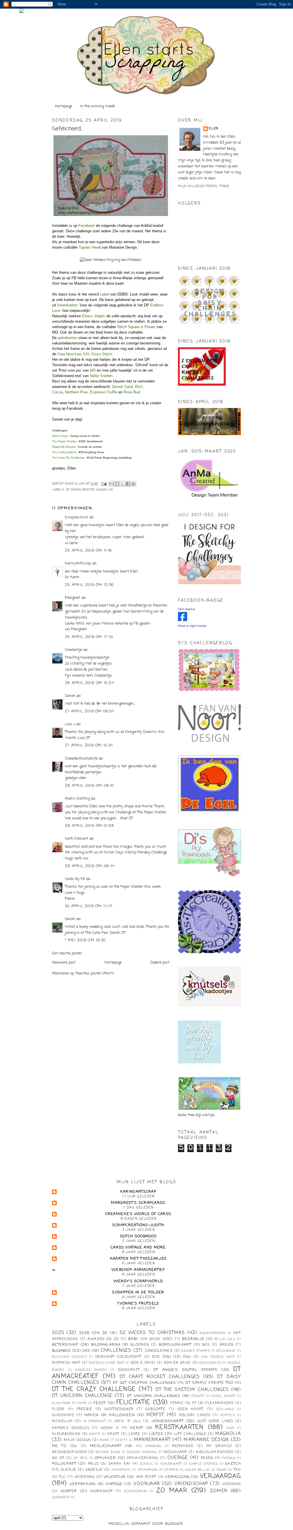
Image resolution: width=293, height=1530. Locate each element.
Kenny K (110, 1428)
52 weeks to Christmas (152, 1332)
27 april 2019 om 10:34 (89, 745)
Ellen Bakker (186, 609)
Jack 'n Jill (127, 1421)
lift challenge (190, 1434)
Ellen (213, 128)
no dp (58, 1458)
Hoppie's (227, 1415)
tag (237, 1469)
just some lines (215, 1421)
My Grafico (219, 1446)
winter (69, 1491)
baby (133, 1339)
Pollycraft (64, 1463)
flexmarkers (219, 1403)
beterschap (65, 1344)
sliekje (68, 1469)
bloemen (139, 1344)
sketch (233, 1463)
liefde (156, 1434)
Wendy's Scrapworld (138, 1281)
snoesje (93, 1469)
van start (146, 1477)
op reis (81, 1458)
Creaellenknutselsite (81, 758)
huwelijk (105, 490)
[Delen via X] (122, 484)
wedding (231, 1484)
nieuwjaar (175, 1452)
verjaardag (220, 1476)
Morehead (182, 1446)
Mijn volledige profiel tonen (203, 186)
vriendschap (191, 1484)
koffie (95, 1434)
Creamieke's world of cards (138, 1214)
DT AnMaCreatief (80, 490)
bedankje (193, 1339)
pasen (207, 1458)
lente (134, 1434)
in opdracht (94, 1421)
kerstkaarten (179, 1427)
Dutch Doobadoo (138, 1236)
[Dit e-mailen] (111, 484)
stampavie (121, 1470)
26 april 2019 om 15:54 (89, 683)
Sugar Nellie (197, 1470)
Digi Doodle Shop (218, 1357)
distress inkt (66, 1362)
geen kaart (191, 1409)
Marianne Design (206, 1439)
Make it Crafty (114, 1440)
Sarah (70, 696)
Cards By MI (75, 879)
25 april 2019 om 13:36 (89, 585)
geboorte (155, 1409)
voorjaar (147, 1484)
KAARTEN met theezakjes (138, 1258)
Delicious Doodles (69, 1357)
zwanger (61, 1497)
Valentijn (115, 1477)
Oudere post (159, 962)
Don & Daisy (143, 1362)
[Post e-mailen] (104, 484)
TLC (62, 1477)
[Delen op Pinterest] (133, 484)
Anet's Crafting (77, 798)
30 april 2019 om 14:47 (89, 906)
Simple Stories (203, 1464)
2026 (84, 1333)
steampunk (148, 1470)
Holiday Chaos (194, 1415)
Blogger (174, 1524)
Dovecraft (129, 1370)
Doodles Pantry (91, 1370)
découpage (226, 1351)
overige (177, 1457)
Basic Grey (161, 1339)
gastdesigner (119, 1409)
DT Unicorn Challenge (82, 1395)
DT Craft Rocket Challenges (160, 1377)
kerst (137, 1428)
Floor (58, 1409)
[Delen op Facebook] (128, 484)
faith (82, 1403)
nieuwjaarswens (214, 1452)
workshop (101, 1491)
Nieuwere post (64, 962)
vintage (114, 1484)
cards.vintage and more (138, 1247)
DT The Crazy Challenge (94, 1389)
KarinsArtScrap (78, 563)
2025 (58, 1332)
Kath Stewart (76, 838)
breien (227, 1344)
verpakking (83, 1484)
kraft (113, 1434)
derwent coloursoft (118, 1356)
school (146, 1464)
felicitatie (133, 1402)
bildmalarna (105, 1344)
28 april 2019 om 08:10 (89, 785)
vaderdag (84, 1477)
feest (100, 1403)
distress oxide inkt (107, 1363)
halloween (122, 1415)
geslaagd (225, 1409)
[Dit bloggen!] (117, 484)
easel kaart (223, 1396)
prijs (93, 1463)
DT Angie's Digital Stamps (185, 1370)
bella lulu (225, 1339)
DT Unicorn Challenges (154, 1396)
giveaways (63, 1415)
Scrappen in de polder (138, 1292)
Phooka (228, 1458)
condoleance (159, 1350)
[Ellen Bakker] (182, 620)
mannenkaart (152, 1439)
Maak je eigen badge (192, 625)
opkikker (105, 1458)
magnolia (228, 1433)
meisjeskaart (106, 1446)
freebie (84, 1409)
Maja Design (77, 1440)
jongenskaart (167, 1421)
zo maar (172, 1490)
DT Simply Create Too (209, 1383)
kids (230, 1428)
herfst (155, 1415)
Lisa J (70, 724)
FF (194, 1403)
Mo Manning (148, 1446)
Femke (176, 1403)
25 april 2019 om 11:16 (88, 550)
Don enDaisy (210, 1363)
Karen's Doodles (70, 1428)
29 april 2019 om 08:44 (90, 866)
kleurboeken (66, 1434)
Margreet (72, 597)
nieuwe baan (108, 1452)
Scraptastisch (76, 517)
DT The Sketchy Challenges (192, 1389)
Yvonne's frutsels (138, 1303)
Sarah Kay (119, 1463)
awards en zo (103, 1339)
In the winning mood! (97, 106)
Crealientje (73, 650)
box (206, 1344)
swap (222, 1470)
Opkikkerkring (142, 1458)
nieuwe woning (142, 1452)
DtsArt (198, 1396)
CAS (86, 1350)
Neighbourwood (69, 1452)
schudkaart (171, 1464)
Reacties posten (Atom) (95, 973)
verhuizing (177, 1477)
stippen (171, 1470)
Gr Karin (72, 577)
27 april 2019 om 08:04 (89, 711)
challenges (116, 1350)
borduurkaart (175, 1344)
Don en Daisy (177, 1362)
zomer (219, 1491)
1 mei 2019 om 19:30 (85, 940)
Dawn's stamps (195, 1351)
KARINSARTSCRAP (138, 1191)
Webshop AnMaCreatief (138, 1270)
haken (91, 1415)
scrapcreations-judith (138, 1225)
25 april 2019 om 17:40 (89, 637)
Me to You (65, 1446)
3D (105, 1333)
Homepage (63, 106)
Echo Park (61, 1403)
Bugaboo (61, 1350)
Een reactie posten (67, 953)
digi (187, 1356)
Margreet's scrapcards (138, 1203)
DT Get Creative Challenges (144, 1383)
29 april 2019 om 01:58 (89, 826)
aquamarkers (212, 1333)
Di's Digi (161, 1356)
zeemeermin (135, 1491)
